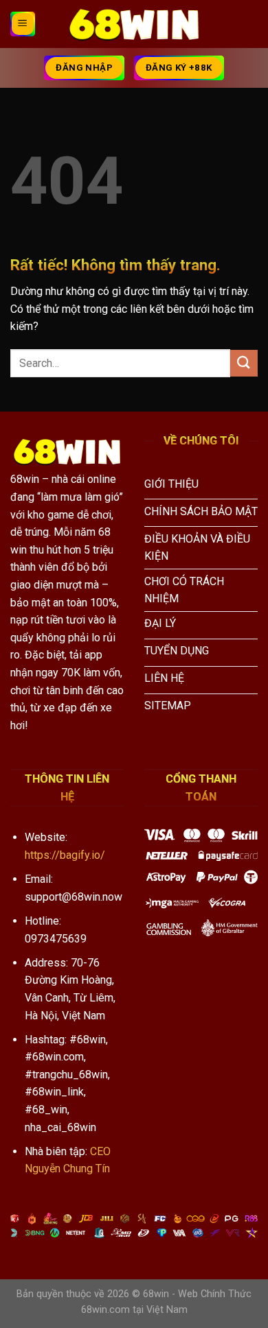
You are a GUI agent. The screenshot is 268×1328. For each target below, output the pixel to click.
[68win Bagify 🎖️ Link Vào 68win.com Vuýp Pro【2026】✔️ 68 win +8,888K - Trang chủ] (134, 24)
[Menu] (23, 24)
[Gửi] (244, 363)
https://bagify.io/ (65, 855)
